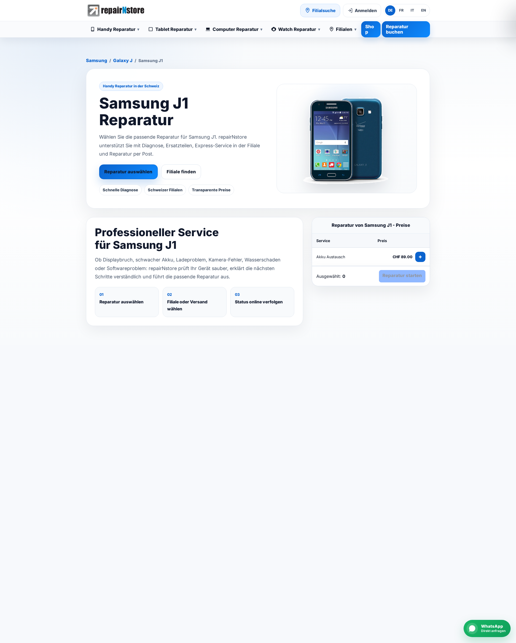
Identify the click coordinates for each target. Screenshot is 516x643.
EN (423, 10)
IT (412, 10)
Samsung (96, 60)
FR (401, 10)
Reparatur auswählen (128, 171)
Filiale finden (181, 171)
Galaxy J (122, 60)
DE (390, 10)
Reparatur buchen (397, 29)
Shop (369, 29)
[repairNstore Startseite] (115, 10)
